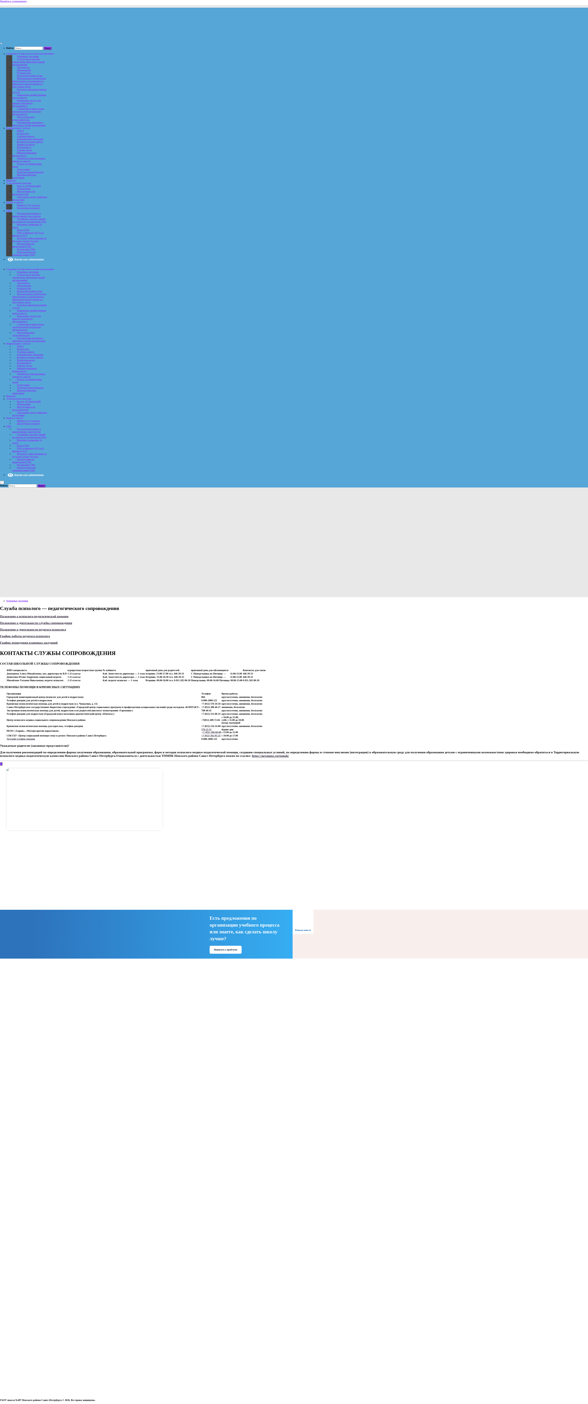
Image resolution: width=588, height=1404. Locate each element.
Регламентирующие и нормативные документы (26, 215)
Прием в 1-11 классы (28, 205)
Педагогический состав (29, 75)
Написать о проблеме (225, 949)
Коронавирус (24, 147)
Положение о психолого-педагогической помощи (34, 616)
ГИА (8, 210)
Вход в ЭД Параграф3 (29, 186)
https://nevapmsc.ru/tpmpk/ (270, 755)
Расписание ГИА (26, 249)
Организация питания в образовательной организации (28, 124)
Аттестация (23, 169)
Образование (24, 70)
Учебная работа (25, 136)
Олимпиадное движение (30, 139)
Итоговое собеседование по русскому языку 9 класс (29, 239)
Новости (10, 180)
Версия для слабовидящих (28, 259)
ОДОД (20, 131)
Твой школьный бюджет (30, 172)
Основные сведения (28, 56)
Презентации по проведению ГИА (23, 245)
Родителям (23, 133)
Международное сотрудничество (23, 118)
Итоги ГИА (23, 230)
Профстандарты (26, 144)
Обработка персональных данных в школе (28, 159)
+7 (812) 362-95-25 (211, 735)
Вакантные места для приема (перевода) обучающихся (26, 103)
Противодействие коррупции (24, 176)
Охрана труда (24, 150)
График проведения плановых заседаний (29, 642)
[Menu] (1, 43)
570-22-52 (206, 729)
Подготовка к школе (28, 208)
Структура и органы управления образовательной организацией (28, 62)
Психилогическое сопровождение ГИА (24, 253)
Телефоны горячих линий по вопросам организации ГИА (29, 220)
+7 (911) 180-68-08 (211, 732)
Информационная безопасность (24, 154)
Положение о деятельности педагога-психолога (33, 629)
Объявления (24, 188)
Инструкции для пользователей (23, 193)
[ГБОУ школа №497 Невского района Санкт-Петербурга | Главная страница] (39, 37)
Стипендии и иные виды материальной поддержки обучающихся (28, 111)
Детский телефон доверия (21, 739)
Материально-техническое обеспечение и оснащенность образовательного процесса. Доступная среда (29, 82)
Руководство (24, 73)
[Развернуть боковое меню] (1, 764)
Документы (23, 67)
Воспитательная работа (30, 142)
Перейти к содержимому (13, 1)
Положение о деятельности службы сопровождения (36, 623)
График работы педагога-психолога (25, 636)
